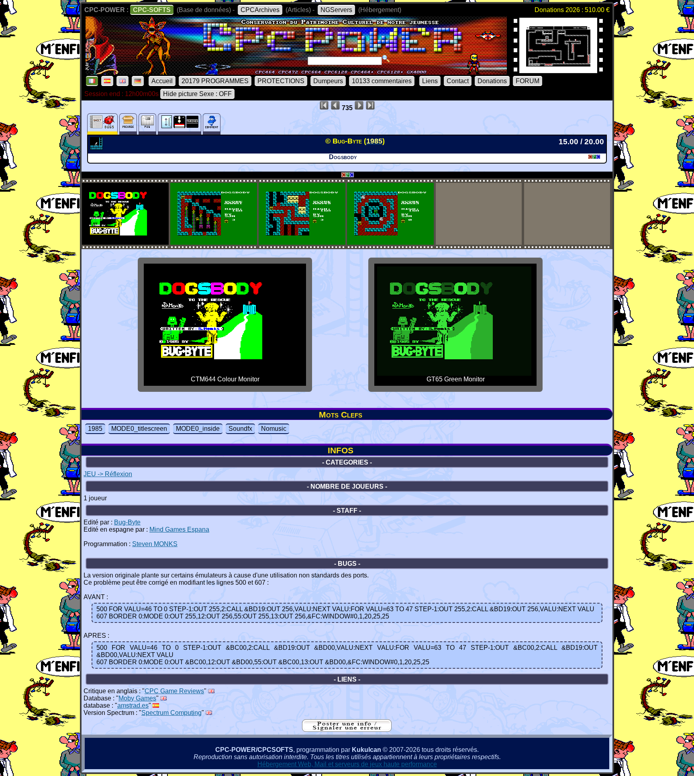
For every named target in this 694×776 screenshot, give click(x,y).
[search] (386, 59)
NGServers (336, 9)
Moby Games (137, 698)
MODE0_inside (198, 428)
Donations (492, 81)
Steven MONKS (155, 544)
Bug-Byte (127, 522)
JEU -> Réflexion (108, 474)
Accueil (162, 81)
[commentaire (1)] (211, 124)
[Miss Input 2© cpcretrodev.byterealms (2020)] (558, 70)
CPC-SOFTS (152, 9)
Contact (458, 81)
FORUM (527, 81)
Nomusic (273, 428)
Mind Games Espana (179, 529)
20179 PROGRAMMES (215, 81)
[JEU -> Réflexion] (97, 147)
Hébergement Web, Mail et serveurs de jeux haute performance (347, 764)
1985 (95, 428)
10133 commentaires (382, 81)
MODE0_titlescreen (139, 428)
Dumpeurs (328, 81)
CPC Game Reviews (174, 691)
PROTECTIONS (280, 81)
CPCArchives (260, 9)
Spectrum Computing (171, 712)
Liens (430, 81)
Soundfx (240, 428)
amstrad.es (133, 705)
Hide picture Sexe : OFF (197, 93)
